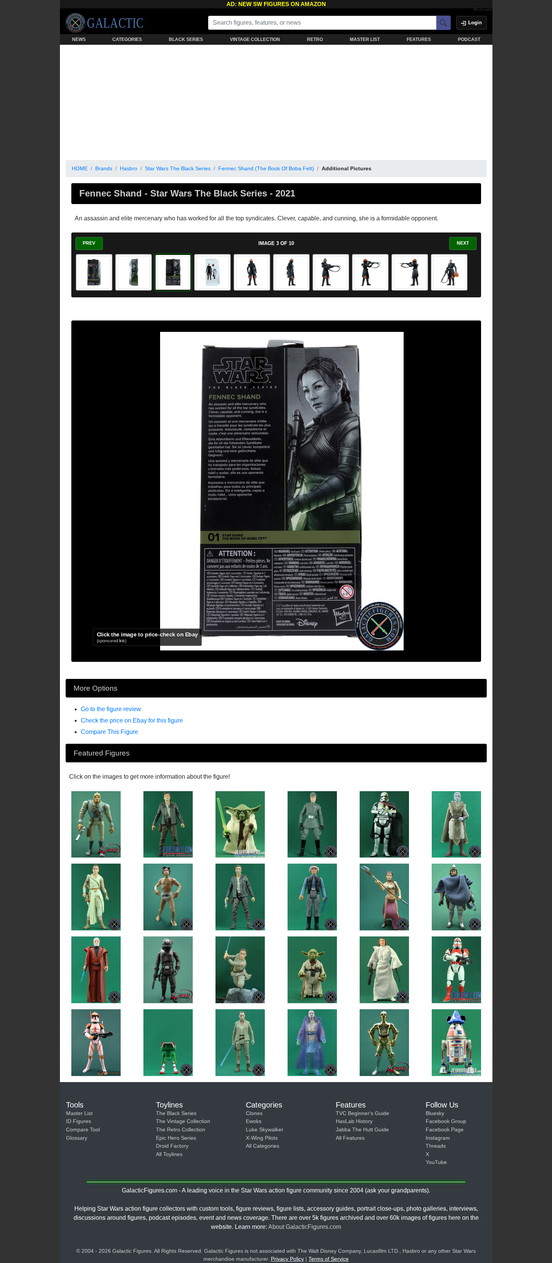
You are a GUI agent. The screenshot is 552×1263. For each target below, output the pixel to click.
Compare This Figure (109, 732)
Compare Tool (83, 1129)
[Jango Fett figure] (456, 897)
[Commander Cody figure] (96, 1042)
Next (463, 243)
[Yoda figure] (240, 824)
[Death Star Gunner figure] (168, 969)
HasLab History (354, 1121)
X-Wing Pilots (262, 1138)
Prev (89, 243)
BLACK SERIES (186, 39)
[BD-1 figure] (168, 1042)
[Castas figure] (96, 824)
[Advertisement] (276, 101)
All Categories (262, 1146)
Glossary (76, 1138)
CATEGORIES (127, 39)
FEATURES (419, 39)
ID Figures (78, 1121)
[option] (94, 272)
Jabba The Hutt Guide (362, 1129)
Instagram (438, 1138)
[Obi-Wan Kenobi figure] (96, 969)
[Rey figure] (96, 897)
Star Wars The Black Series (178, 168)
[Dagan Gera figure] (456, 824)
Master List (79, 1113)
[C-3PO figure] (384, 1042)
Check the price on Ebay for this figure (132, 720)
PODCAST (469, 39)
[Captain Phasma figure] (384, 824)
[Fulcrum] (482, 9)
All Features (350, 1138)
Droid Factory (172, 1146)
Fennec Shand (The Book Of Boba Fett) (266, 168)
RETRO (315, 39)
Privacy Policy (287, 1259)
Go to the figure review (111, 709)
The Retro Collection (180, 1129)
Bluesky (435, 1113)
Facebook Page (445, 1129)
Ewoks (253, 1121)
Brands (103, 168)
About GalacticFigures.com (304, 1227)
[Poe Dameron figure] (168, 824)
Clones (254, 1113)
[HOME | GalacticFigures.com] (106, 23)
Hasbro (128, 168)
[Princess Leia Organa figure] (384, 897)
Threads (436, 1146)
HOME (80, 168)
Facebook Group (446, 1121)
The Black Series (176, 1113)
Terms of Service (328, 1259)
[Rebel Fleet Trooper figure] (312, 897)
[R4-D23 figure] (456, 1042)
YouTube (436, 1162)
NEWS (79, 39)
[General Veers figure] (312, 824)
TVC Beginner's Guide (362, 1113)
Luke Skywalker (264, 1129)
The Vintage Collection (183, 1121)
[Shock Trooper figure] (456, 969)
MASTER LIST (365, 39)
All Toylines (169, 1154)
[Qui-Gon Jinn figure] (312, 1042)
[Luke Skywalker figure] (168, 897)
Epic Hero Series (176, 1138)
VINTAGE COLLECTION (255, 39)
